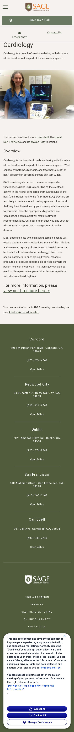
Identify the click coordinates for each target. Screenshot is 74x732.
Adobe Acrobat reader (24, 312)
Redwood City (36, 141)
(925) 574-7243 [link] (37, 450)
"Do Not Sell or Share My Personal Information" (30, 687)
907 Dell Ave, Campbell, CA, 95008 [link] (37, 528)
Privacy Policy (51, 667)
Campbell (43, 137)
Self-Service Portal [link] (37, 612)
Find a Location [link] (37, 597)
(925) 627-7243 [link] (37, 360)
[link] (37, 7)
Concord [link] (37, 339)
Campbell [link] (37, 519)
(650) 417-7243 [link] (37, 405)
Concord (56, 137)
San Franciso (12, 141)
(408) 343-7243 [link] (37, 537)
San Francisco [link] (37, 474)
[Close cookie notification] (64, 635)
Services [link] (37, 604)
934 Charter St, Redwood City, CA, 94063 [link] (37, 394)
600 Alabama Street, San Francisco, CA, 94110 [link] (37, 485)
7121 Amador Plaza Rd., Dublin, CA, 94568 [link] (37, 439)
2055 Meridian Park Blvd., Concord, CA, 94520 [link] (37, 349)
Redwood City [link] (37, 384)
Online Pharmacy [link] (37, 619)
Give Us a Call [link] (40, 20)
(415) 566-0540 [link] (37, 495)
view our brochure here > (26, 290)
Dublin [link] (37, 429)
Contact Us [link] (37, 626)
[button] (5, 7)
